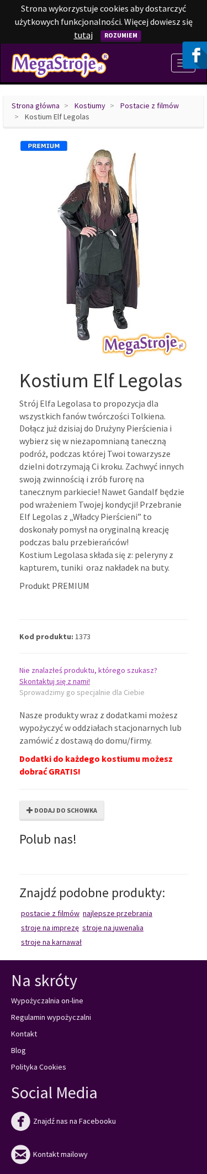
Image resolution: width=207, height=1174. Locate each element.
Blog (18, 1050)
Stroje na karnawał (51, 942)
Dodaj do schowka (65, 810)
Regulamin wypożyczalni (51, 1017)
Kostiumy (90, 105)
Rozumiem (120, 35)
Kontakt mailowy (49, 1154)
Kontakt (24, 1034)
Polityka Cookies (38, 1067)
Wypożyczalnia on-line (47, 1000)
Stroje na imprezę (50, 928)
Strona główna (36, 105)
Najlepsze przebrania (117, 913)
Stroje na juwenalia (113, 928)
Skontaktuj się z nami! (54, 681)
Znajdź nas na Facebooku (63, 1121)
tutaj (83, 34)
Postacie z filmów (149, 105)
